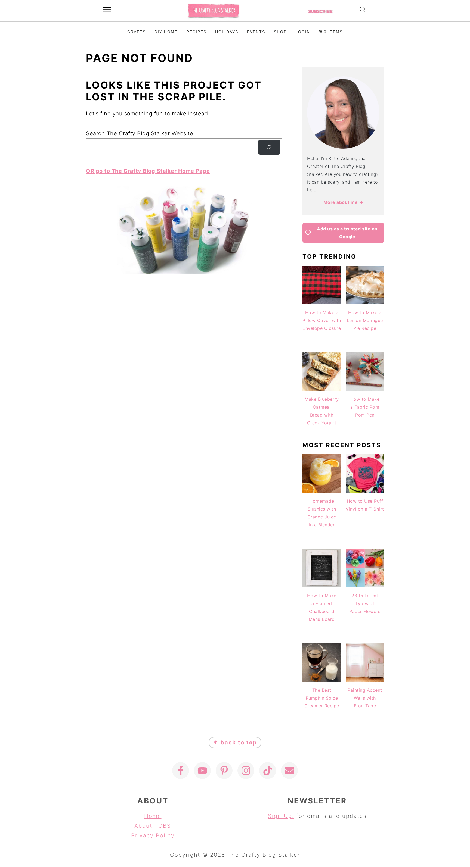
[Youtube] (202, 770)
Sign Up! (281, 816)
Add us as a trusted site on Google (347, 232)
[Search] (269, 147)
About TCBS (152, 825)
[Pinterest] (224, 770)
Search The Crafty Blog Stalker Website (139, 133)
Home (153, 816)
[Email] (289, 770)
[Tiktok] (267, 770)
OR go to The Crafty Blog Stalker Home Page (148, 171)
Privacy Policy (153, 835)
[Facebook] (180, 770)
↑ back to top (235, 742)
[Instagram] (245, 770)
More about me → (343, 202)
